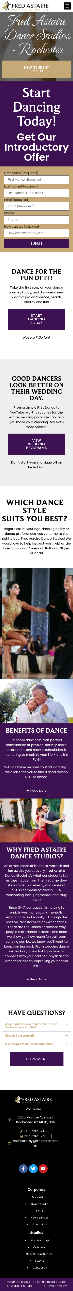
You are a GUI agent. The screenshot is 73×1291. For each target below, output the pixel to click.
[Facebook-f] (23, 1168)
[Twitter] (33, 1168)
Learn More (37, 642)
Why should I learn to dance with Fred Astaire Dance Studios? (30, 1025)
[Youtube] (43, 1168)
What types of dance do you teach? (29, 1044)
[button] (36, 1026)
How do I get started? (19, 1035)
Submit (37, 243)
